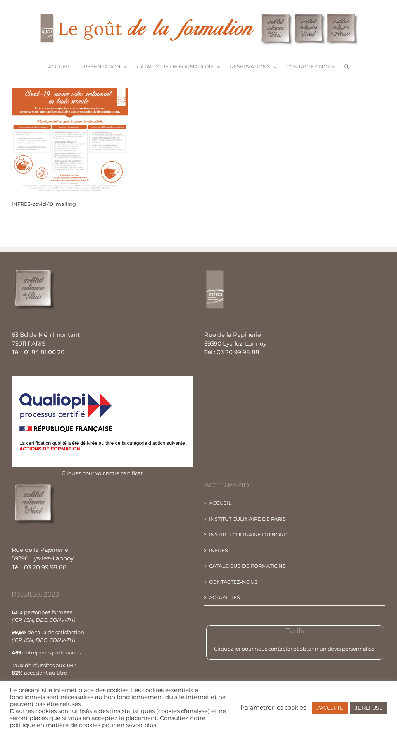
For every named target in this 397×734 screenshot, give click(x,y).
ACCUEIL (220, 503)
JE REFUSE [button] (369, 707)
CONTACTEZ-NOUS (233, 582)
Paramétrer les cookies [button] (273, 707)
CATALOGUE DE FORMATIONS (247, 566)
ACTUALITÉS (224, 597)
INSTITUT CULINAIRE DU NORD (248, 534)
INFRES (218, 550)
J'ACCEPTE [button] (329, 707)
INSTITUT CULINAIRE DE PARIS (247, 519)
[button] (346, 66)
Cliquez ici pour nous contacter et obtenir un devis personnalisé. (295, 648)
